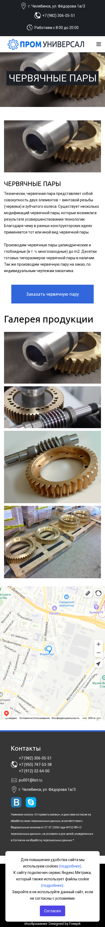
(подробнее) (70, 866)
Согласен (52, 911)
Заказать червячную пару (52, 294)
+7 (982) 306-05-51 (58, 15)
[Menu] (98, 44)
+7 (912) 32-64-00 (34, 771)
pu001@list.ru (30, 780)
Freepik (75, 924)
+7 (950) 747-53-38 (35, 764)
